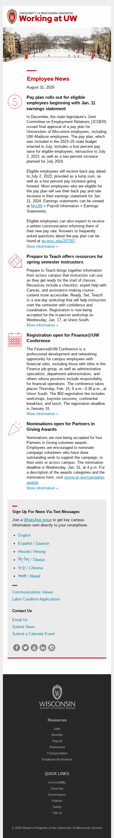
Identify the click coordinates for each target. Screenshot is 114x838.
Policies (57, 800)
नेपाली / (29, 576)
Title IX (57, 813)
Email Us (20, 620)
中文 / (30, 568)
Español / (33, 543)
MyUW (36, 206)
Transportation (57, 753)
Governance (57, 794)
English (24, 535)
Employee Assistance (57, 759)
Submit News (23, 627)
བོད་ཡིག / (31, 560)
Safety (57, 807)
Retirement (57, 747)
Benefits (57, 735)
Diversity (57, 788)
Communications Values (32, 592)
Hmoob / (32, 551)
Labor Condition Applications (36, 599)
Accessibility (57, 782)
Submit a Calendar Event (33, 634)
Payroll (57, 741)
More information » (42, 246)
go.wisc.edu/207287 (58, 241)
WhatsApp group (38, 520)
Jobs (57, 728)
